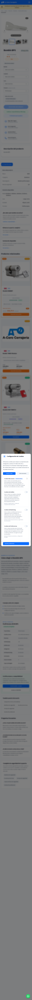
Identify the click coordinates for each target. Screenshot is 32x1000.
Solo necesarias (22, 473)
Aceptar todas (9, 473)
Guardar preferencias (9, 543)
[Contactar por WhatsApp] (28, 996)
